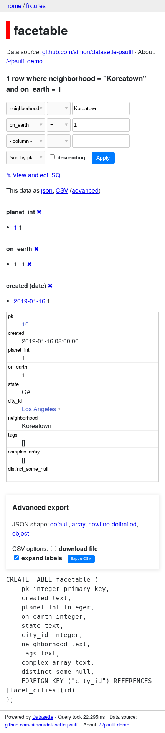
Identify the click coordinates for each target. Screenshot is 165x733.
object (20, 533)
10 (25, 323)
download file (77, 548)
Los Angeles (39, 408)
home (13, 5)
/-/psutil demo (24, 60)
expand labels (41, 557)
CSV (62, 190)
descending (70, 157)
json (47, 190)
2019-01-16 (29, 300)
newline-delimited (112, 524)
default (59, 524)
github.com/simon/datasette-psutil (87, 51)
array (78, 524)
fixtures (36, 5)
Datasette (42, 716)
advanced (85, 190)
